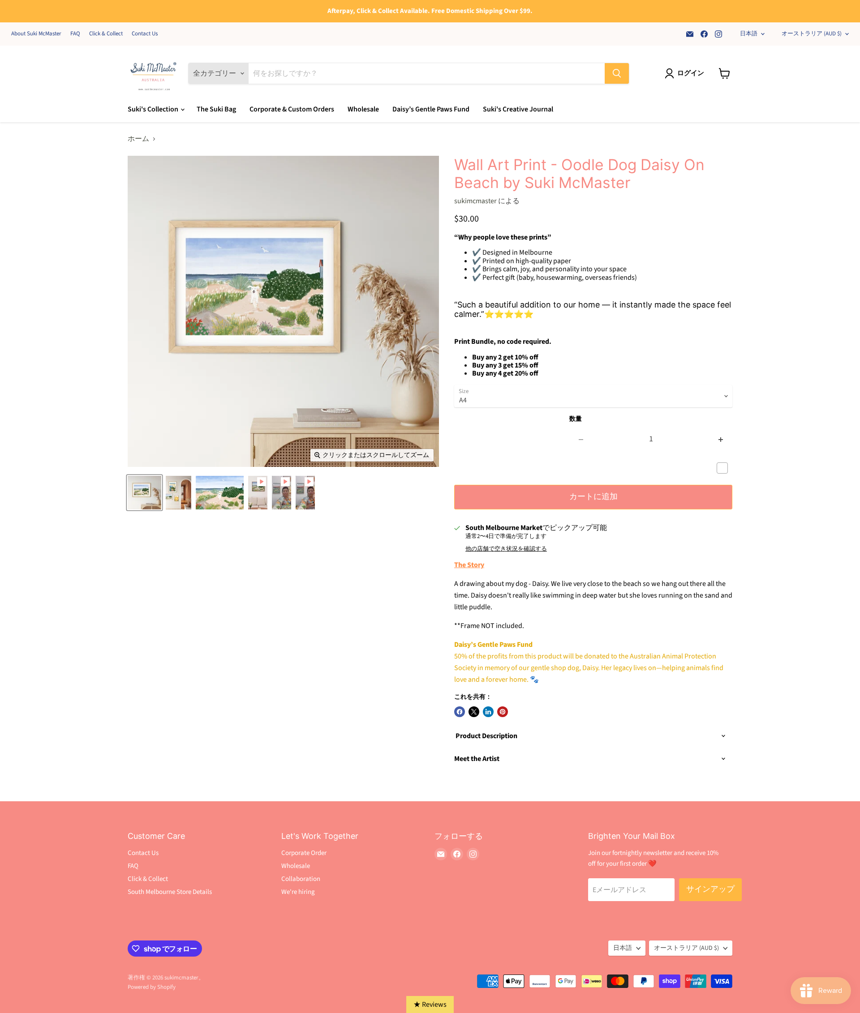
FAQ (75, 33)
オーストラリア (812, 34)
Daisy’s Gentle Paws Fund (430, 109)
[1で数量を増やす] (721, 439)
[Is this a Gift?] (724, 468)
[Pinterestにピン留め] (502, 711)
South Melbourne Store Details (170, 892)
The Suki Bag (216, 109)
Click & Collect (106, 33)
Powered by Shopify (152, 987)
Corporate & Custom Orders (291, 109)
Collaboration (300, 879)
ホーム (138, 139)
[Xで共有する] (474, 711)
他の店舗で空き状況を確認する (506, 549)
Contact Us (145, 33)
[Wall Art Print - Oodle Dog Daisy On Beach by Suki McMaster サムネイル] (144, 492)
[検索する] (617, 73)
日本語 (748, 34)
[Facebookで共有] (459, 711)
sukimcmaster (475, 201)
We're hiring (298, 892)
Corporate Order (304, 853)
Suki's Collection (154, 109)
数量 (575, 419)
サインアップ (710, 889)
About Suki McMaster (36, 33)
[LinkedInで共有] (488, 711)
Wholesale (363, 109)
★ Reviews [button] (430, 1004)
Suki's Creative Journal (518, 109)
